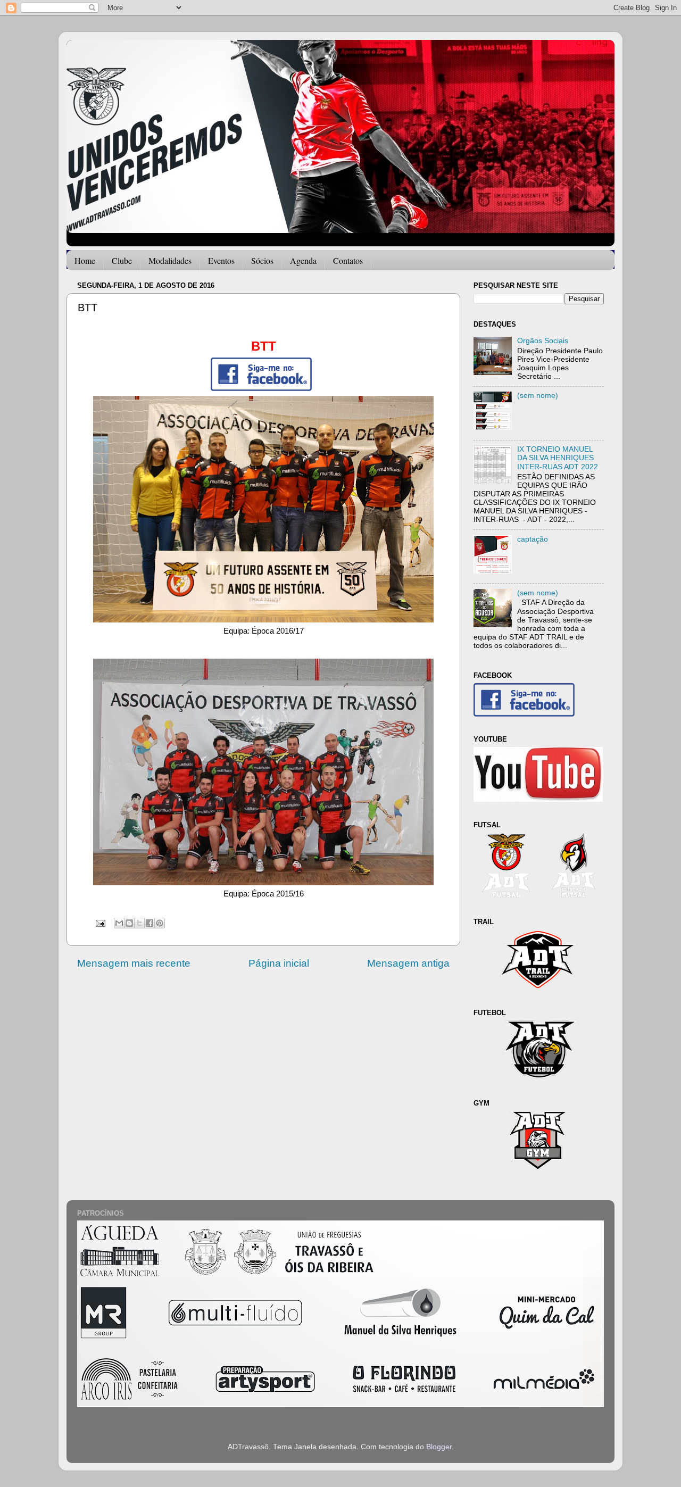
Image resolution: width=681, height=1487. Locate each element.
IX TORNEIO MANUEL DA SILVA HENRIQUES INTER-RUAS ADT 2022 (557, 457)
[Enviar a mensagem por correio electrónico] (99, 923)
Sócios (262, 260)
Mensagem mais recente (133, 963)
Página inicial (278, 963)
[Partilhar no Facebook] (149, 923)
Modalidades (170, 260)
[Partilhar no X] (139, 923)
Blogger (439, 1447)
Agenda (303, 260)
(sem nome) (537, 396)
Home (84, 260)
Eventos (221, 260)
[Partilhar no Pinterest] (159, 923)
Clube (122, 260)
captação (532, 539)
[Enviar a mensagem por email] (119, 923)
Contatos (348, 260)
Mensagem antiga (408, 963)
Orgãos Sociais (542, 341)
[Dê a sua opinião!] (129, 923)
